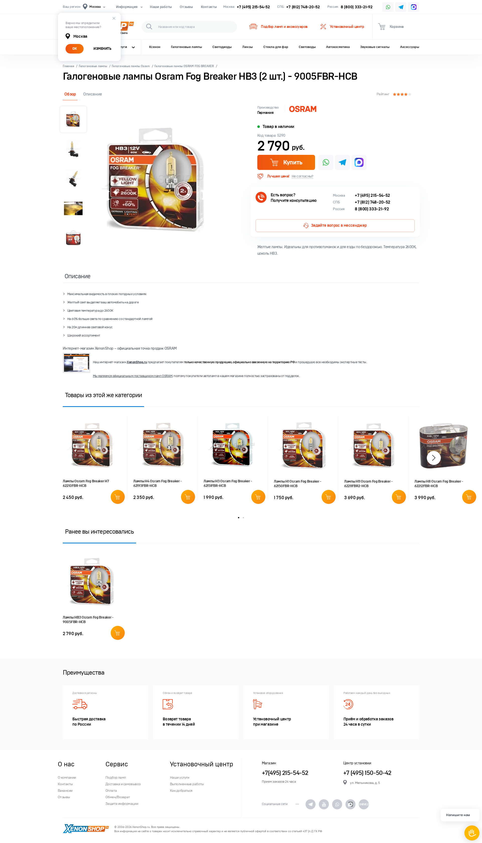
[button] (434, 458)
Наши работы (161, 7)
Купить (292, 162)
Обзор (70, 94)
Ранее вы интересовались (99, 531)
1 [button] (238, 517)
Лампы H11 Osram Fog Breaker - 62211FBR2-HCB (368, 483)
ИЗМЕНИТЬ (102, 48)
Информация (127, 7)
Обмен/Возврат (117, 797)
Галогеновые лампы (186, 47)
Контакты (209, 7)
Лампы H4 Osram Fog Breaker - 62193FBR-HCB (157, 483)
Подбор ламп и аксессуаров (284, 26)
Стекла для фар (275, 47)
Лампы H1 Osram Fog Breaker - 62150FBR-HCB (297, 483)
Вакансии (65, 790)
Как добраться (181, 790)
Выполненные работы (187, 784)
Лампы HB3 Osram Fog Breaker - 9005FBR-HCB (88, 619)
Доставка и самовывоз (123, 784)
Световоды (307, 47)
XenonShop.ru (137, 362)
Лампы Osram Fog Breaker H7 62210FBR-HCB (86, 483)
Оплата (111, 790)
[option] (155, 180)
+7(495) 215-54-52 (285, 773)
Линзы (247, 47)
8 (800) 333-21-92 (357, 7)
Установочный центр (347, 26)
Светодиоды (222, 47)
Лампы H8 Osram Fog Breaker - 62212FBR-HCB (438, 483)
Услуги (121, 47)
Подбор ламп (115, 777)
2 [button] (243, 517)
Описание (92, 94)
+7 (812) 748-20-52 (303, 7)
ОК (74, 48)
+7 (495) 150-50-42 (367, 773)
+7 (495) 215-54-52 (253, 7)
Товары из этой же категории (103, 395)
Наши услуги (179, 777)
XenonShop (86, 829)
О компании (67, 777)
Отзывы (186, 7)
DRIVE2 (363, 804)
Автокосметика (338, 47)
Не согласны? (302, 176)
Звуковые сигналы (375, 47)
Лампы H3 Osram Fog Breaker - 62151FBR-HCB (228, 483)
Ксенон (154, 47)
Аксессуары (409, 47)
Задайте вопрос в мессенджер (339, 225)
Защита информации (121, 804)
